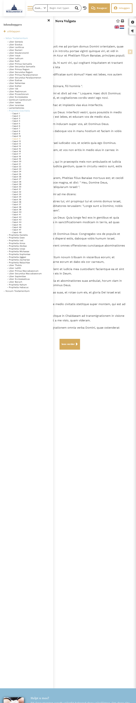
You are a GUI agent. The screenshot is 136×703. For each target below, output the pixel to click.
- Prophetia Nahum (17, 284)
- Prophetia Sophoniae (18, 254)
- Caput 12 (16, 141)
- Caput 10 (16, 136)
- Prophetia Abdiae (17, 246)
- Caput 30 (16, 187)
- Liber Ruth (13, 61)
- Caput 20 (16, 161)
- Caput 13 (16, 144)
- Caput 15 (16, 149)
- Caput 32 (16, 192)
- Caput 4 (15, 121)
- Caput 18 (16, 156)
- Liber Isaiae (14, 102)
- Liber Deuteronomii (18, 53)
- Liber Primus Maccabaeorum (22, 271)
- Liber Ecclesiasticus (18, 279)
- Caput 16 (16, 151)
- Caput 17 (16, 154)
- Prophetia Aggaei (16, 257)
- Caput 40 (16, 212)
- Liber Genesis (15, 42)
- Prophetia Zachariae (18, 260)
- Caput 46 (16, 227)
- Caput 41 (16, 214)
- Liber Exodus (14, 44)
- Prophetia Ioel (15, 240)
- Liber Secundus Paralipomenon (24, 77)
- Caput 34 (16, 197)
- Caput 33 (16, 194)
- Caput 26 (16, 177)
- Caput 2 (15, 116)
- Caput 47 (16, 230)
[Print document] (122, 21)
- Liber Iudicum (15, 58)
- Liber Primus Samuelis (19, 64)
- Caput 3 (15, 118)
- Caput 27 (16, 179)
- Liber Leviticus (15, 47)
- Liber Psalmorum (16, 91)
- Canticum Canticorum (19, 100)
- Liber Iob (12, 88)
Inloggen (124, 8)
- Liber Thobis (14, 265)
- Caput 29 (16, 184)
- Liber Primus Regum (18, 69)
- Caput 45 (16, 225)
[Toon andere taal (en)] (117, 27)
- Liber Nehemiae (16, 83)
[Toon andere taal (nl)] (122, 27)
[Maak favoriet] (118, 21)
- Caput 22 (16, 166)
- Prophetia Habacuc (18, 287)
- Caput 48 (16, 232)
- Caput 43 (16, 220)
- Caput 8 (15, 131)
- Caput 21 (16, 164)
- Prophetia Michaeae (18, 251)
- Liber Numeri (14, 50)
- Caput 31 (16, 189)
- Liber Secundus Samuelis (21, 66)
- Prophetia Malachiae (18, 262)
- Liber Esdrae (14, 80)
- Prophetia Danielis (17, 235)
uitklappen (13, 31)
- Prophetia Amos (16, 243)
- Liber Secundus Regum (20, 72)
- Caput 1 (15, 113)
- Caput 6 (15, 126)
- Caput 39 (16, 209)
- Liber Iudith (14, 268)
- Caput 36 (16, 202)
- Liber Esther (14, 86)
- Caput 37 (16, 204)
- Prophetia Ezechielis (18, 111)
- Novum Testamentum (17, 291)
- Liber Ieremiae (15, 105)
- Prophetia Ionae (16, 249)
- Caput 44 (16, 222)
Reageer (102, 8)
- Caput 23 (16, 169)
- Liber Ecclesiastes (17, 97)
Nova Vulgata (65, 21)
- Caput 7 (15, 128)
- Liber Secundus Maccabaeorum (24, 273)
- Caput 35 (16, 199)
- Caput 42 (16, 217)
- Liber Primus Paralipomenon (22, 75)
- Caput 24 (16, 171)
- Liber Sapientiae (16, 276)
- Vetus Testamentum (16, 38)
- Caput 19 (16, 159)
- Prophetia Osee (16, 237)
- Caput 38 (16, 207)
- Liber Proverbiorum (18, 94)
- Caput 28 (16, 182)
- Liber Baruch (14, 282)
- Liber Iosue (13, 55)
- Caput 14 (16, 146)
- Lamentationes (15, 108)
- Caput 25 (16, 174)
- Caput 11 (15, 139)
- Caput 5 (15, 123)
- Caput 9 (15, 134)
